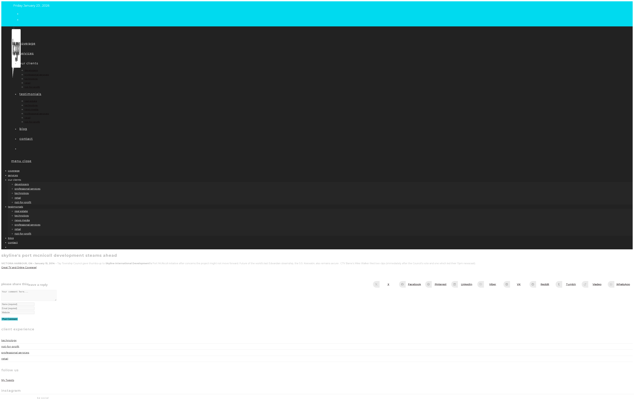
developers (22, 184)
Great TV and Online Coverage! (19, 267)
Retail (4, 358)
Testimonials (15, 206)
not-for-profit (23, 202)
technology (22, 193)
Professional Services (15, 352)
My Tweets (7, 380)
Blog (11, 238)
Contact (13, 242)
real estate (21, 211)
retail (18, 197)
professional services (27, 188)
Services (13, 175)
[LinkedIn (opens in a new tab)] (23, 19)
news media (22, 220)
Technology (9, 340)
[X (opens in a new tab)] (23, 14)
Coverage (14, 170)
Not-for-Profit (10, 346)
